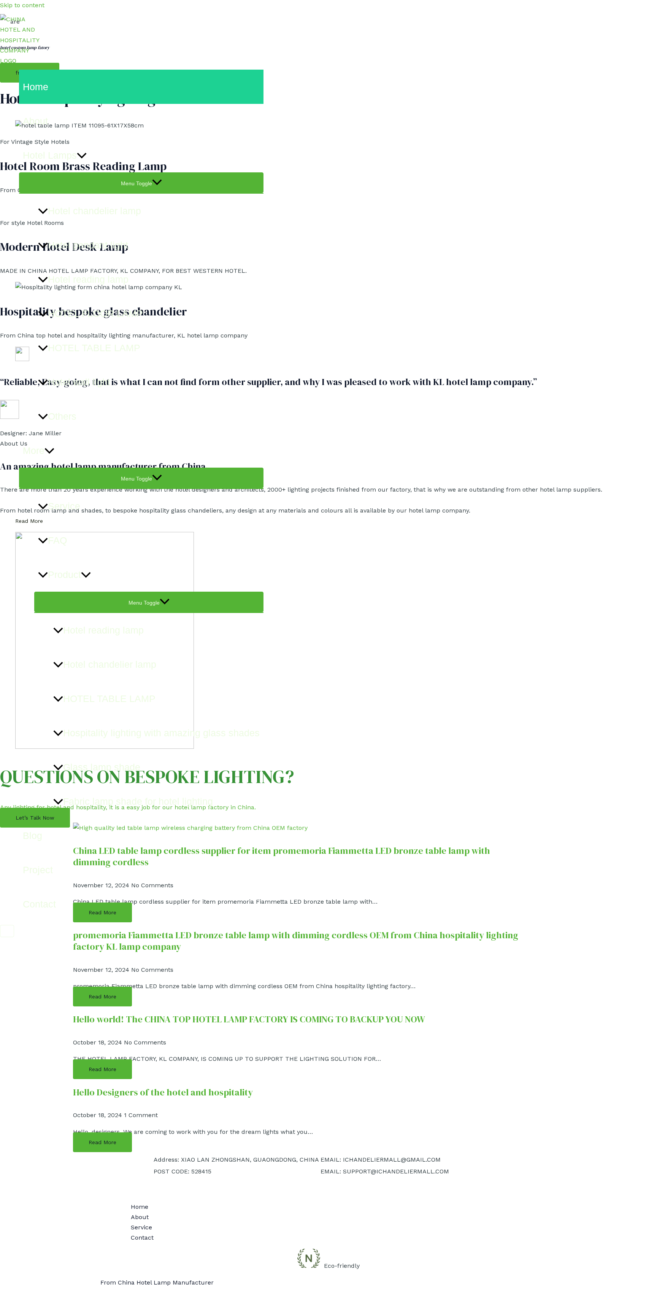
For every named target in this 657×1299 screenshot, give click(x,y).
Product (64, 574)
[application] (82, 155)
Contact (39, 904)
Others (62, 416)
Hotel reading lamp (88, 279)
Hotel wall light (79, 382)
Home (35, 86)
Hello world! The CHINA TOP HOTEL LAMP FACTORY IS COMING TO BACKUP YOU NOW (249, 1019)
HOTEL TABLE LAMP (94, 347)
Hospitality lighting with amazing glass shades (161, 733)
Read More (102, 996)
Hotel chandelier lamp (94, 210)
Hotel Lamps (50, 155)
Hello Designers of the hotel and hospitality (163, 1092)
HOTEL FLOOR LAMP (95, 313)
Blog (32, 835)
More (33, 450)
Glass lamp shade (101, 767)
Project (38, 869)
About (35, 121)
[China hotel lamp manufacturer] (23, 60)
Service (64, 506)
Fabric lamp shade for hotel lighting (138, 801)
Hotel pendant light (88, 245)
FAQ (57, 540)
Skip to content (22, 5)
